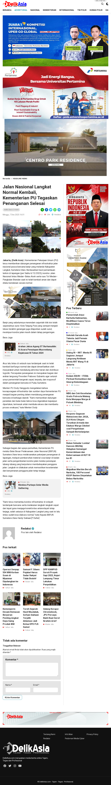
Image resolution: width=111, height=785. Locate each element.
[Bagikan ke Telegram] (59, 210)
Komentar (11, 659)
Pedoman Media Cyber (74, 738)
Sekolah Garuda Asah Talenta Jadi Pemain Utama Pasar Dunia (77, 338)
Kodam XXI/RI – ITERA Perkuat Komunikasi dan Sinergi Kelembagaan (78, 379)
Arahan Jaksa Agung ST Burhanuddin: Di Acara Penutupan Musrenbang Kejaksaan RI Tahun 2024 (37, 349)
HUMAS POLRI (96, 10)
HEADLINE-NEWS (20, 179)
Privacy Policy (92, 734)
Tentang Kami (49, 734)
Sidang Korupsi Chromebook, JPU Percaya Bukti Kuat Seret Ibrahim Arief (51, 615)
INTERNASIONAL (66, 10)
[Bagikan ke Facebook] (46, 210)
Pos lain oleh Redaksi (31, 532)
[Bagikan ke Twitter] (51, 210)
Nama (8, 685)
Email (36, 685)
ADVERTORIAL (20, 10)
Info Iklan (69, 734)
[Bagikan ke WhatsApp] (55, 209)
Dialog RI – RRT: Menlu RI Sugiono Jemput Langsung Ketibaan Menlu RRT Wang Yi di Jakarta (79, 358)
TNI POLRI (81, 10)
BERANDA (7, 10)
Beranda (6, 179)
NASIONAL (35, 10)
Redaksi (46, 738)
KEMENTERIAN (49, 10)
